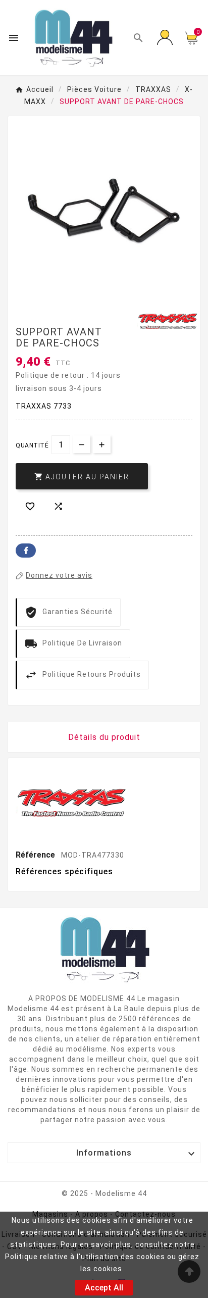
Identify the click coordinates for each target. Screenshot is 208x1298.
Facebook (26, 550)
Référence (36, 855)
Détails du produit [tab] (104, 737)
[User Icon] (164, 38)
